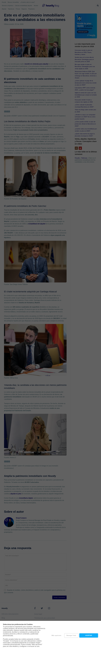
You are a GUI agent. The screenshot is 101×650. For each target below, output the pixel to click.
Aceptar (88, 635)
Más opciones (56, 635)
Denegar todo (71, 635)
